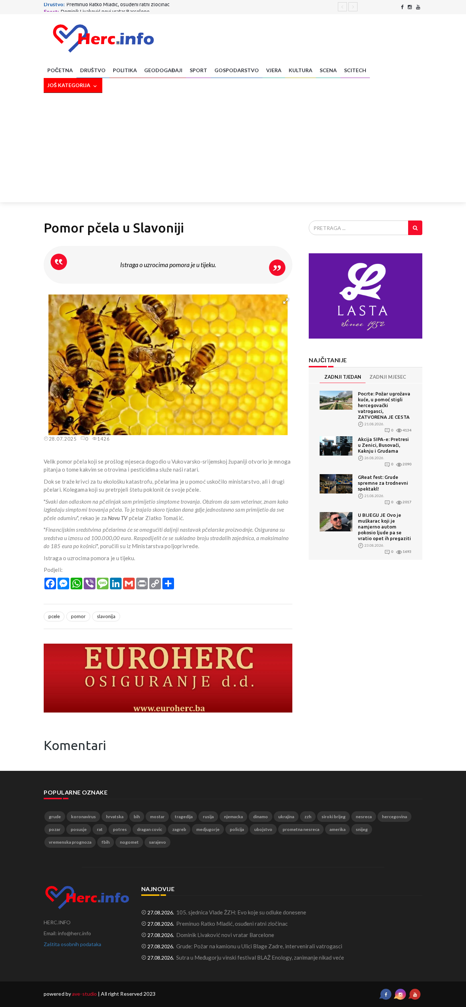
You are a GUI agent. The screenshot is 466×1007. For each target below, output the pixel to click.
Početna (60, 70)
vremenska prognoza (70, 842)
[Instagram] (410, 7)
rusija (208, 816)
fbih (106, 842)
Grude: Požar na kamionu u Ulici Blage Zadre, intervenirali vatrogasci (259, 946)
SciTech (355, 70)
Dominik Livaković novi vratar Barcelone (105, 6)
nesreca (364, 816)
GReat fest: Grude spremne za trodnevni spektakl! (383, 483)
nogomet (129, 842)
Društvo (93, 70)
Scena (328, 70)
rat (100, 829)
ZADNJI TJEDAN (342, 377)
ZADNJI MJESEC (388, 377)
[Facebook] (402, 7)
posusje (79, 829)
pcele (54, 616)
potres (120, 829)
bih (137, 816)
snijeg (362, 829)
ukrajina (286, 816)
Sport (198, 70)
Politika (125, 70)
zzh (307, 816)
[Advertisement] (233, 148)
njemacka (233, 816)
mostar (157, 816)
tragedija (184, 816)
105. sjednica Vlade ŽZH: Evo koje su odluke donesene (241, 912)
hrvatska (114, 816)
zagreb (179, 829)
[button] (286, 301)
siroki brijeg (333, 816)
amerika (337, 829)
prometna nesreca (301, 829)
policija (237, 829)
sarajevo (157, 842)
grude (55, 816)
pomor (78, 616)
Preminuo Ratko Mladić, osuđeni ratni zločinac (232, 923)
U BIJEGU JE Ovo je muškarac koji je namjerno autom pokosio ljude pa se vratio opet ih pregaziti (384, 526)
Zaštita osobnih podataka (72, 944)
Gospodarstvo (236, 70)
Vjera (273, 70)
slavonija (106, 616)
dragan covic (149, 829)
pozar (54, 829)
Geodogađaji (163, 70)
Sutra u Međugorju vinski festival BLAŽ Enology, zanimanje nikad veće (260, 957)
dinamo (260, 816)
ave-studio (84, 994)
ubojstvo (263, 829)
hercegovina (394, 816)
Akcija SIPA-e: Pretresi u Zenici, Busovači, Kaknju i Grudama (383, 445)
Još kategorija (69, 85)
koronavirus (83, 816)
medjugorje (208, 829)
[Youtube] (418, 7)
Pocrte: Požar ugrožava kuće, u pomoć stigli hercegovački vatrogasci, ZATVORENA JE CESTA (384, 405)
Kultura (300, 70)
